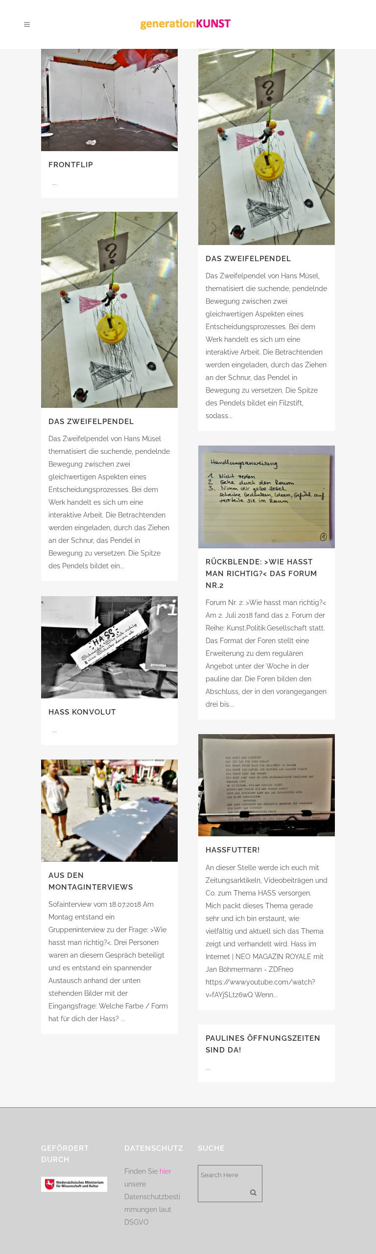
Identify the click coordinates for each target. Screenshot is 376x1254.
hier (165, 1171)
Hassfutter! (233, 850)
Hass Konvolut (82, 712)
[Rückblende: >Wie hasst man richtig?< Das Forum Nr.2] (266, 497)
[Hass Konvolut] (109, 647)
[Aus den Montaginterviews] (109, 811)
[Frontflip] (109, 100)
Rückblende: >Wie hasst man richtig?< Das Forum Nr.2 (261, 573)
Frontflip (70, 164)
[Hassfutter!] (266, 785)
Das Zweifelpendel (248, 258)
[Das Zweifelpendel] (266, 147)
